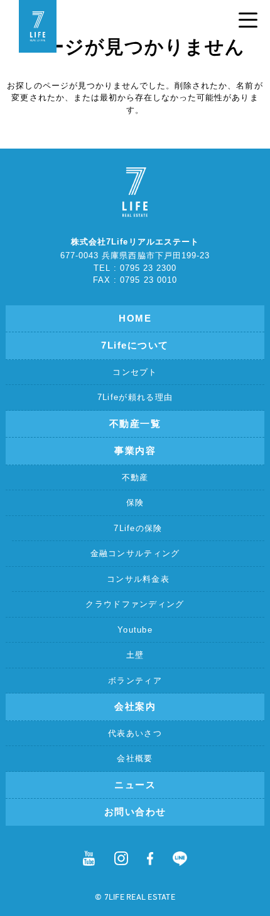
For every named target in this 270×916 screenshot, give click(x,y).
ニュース (135, 784)
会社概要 (135, 758)
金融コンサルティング (135, 553)
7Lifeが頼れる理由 (135, 397)
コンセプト (135, 372)
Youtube (135, 629)
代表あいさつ (135, 733)
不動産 (135, 477)
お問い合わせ (135, 811)
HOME (135, 318)
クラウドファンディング (134, 604)
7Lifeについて (135, 345)
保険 (135, 502)
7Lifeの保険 (138, 528)
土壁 (135, 655)
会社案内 (135, 706)
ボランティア (135, 680)
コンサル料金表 (138, 579)
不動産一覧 (135, 423)
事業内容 (135, 450)
